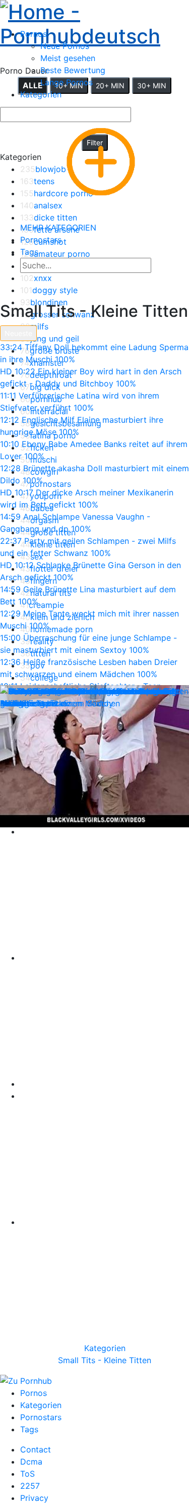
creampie (42, 605)
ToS (27, 1474)
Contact (35, 1449)
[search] (160, 266)
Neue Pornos (64, 46)
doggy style (49, 290)
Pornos (33, 1393)
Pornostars (40, 1417)
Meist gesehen (67, 58)
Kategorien (104, 1348)
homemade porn (56, 629)
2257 (30, 1486)
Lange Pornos (66, 82)
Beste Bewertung (72, 70)
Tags (29, 1429)
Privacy (34, 1498)
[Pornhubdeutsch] (94, 22)
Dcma (31, 1462)
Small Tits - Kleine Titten (104, 1360)
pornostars (45, 484)
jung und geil (49, 338)
